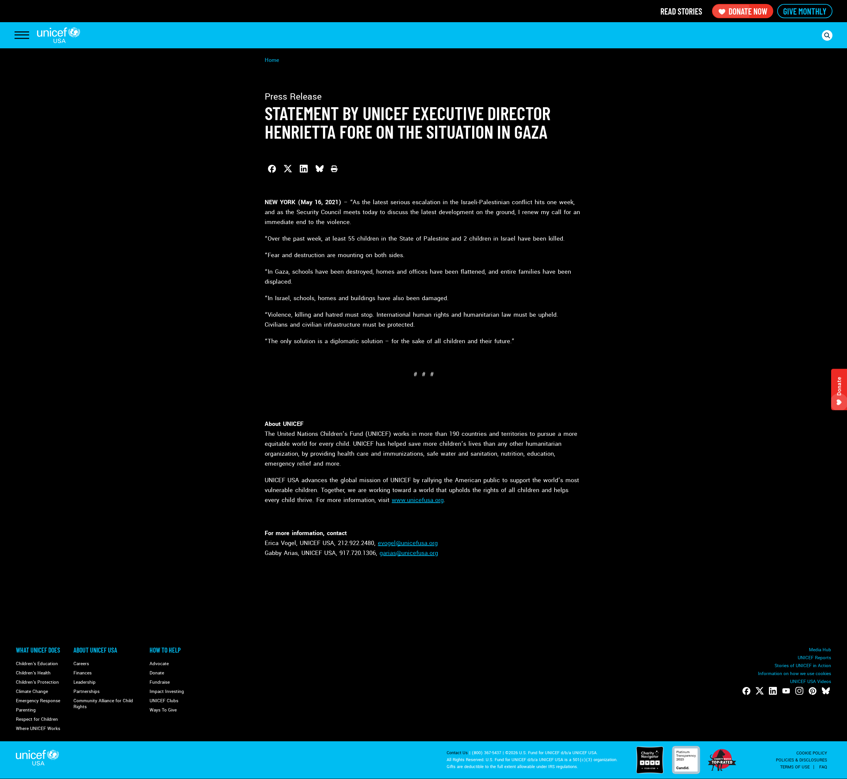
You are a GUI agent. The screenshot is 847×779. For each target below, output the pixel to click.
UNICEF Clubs (164, 701)
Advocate (159, 664)
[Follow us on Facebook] (746, 691)
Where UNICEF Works (38, 728)
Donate (157, 673)
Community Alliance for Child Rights (103, 704)
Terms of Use (795, 767)
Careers (81, 664)
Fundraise (160, 682)
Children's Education (37, 664)
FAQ (823, 767)
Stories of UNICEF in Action (803, 666)
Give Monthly (804, 11)
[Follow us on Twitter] (759, 691)
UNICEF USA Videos (810, 681)
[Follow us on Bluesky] (826, 691)
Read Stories (681, 11)
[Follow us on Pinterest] (812, 691)
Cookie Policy (811, 753)
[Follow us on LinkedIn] (773, 691)
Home (272, 60)
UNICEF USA (58, 35)
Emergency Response (38, 701)
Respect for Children (37, 719)
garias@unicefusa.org (408, 553)
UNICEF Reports (814, 658)
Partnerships (86, 691)
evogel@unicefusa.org (408, 543)
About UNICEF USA (95, 650)
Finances (82, 673)
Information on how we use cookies (794, 673)
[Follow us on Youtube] (786, 691)
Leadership (84, 682)
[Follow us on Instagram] (799, 691)
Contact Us (457, 753)
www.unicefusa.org (418, 500)
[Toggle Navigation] (22, 35)
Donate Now (748, 11)
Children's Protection (37, 682)
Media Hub (820, 650)
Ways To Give (163, 710)
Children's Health (33, 673)
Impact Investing (167, 691)
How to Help (165, 650)
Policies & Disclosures (801, 760)
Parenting (26, 710)
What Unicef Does (38, 650)
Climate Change (32, 691)
